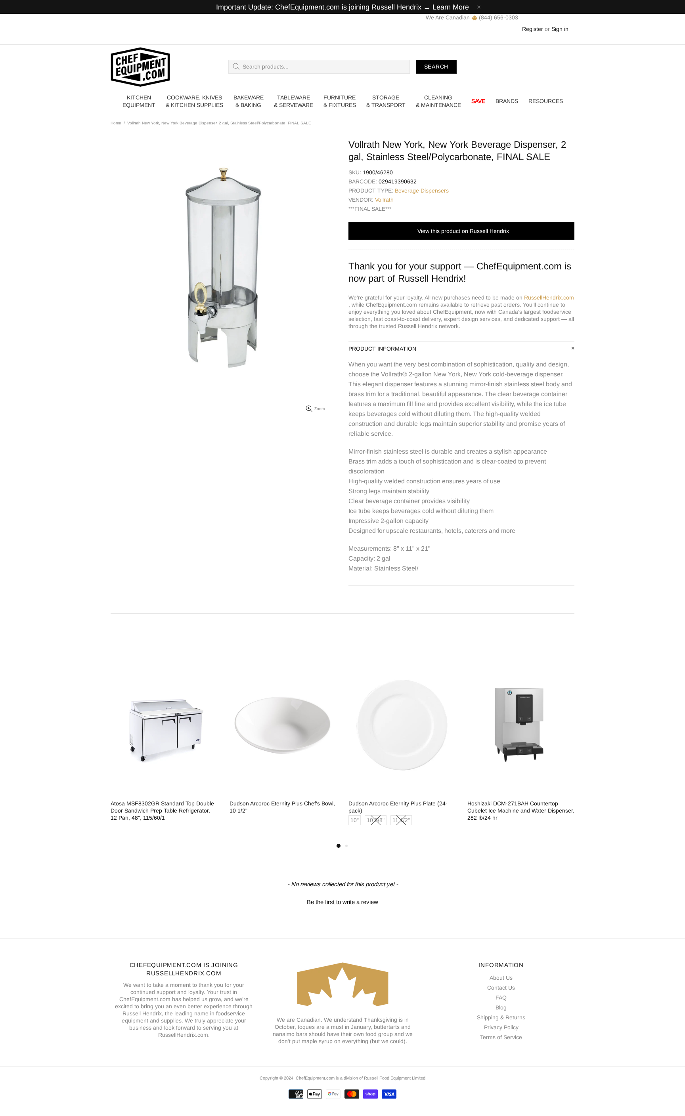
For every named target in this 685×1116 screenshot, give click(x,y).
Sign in (559, 29)
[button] (342, 901)
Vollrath (384, 199)
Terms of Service (501, 1037)
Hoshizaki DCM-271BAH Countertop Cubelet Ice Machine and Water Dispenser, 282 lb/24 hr (520, 810)
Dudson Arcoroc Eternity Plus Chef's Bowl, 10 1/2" (282, 807)
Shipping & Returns (501, 1017)
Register (532, 29)
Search (436, 66)
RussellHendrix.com (549, 297)
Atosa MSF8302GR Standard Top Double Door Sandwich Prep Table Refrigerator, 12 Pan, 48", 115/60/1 (162, 810)
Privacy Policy (501, 1027)
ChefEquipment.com (140, 67)
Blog (501, 1007)
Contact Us (501, 987)
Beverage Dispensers (422, 190)
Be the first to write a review (342, 902)
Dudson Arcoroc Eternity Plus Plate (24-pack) (398, 807)
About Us (501, 978)
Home (116, 123)
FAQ (501, 997)
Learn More (450, 7)
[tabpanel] (164, 745)
